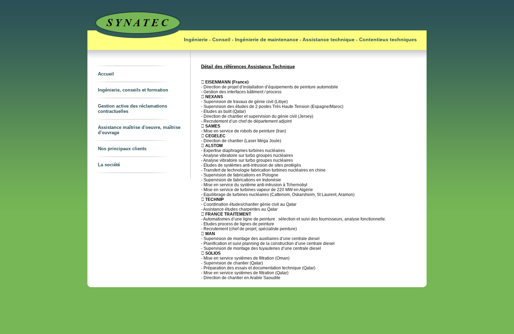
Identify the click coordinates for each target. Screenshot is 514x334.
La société (109, 164)
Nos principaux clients (122, 148)
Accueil (106, 74)
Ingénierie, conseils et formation (133, 90)
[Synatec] (135, 48)
